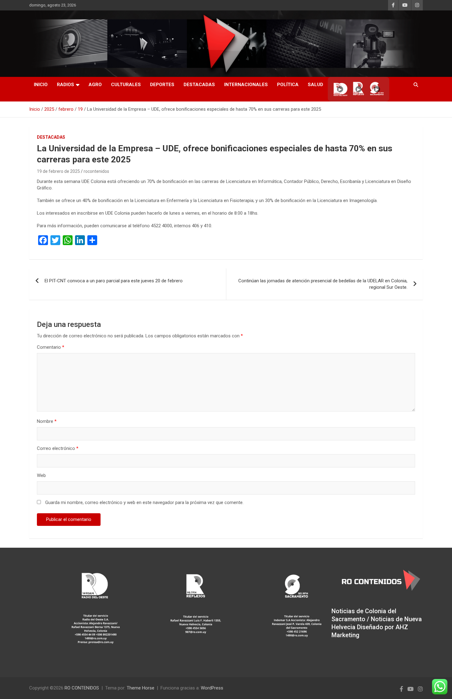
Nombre (47, 421)
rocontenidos (96, 171)
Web (41, 475)
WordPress (212, 688)
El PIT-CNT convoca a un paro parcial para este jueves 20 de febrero (114, 281)
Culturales (126, 84)
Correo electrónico (57, 448)
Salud (315, 84)
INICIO (41, 84)
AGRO (95, 84)
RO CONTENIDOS (82, 688)
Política (288, 84)
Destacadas (199, 84)
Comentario (50, 347)
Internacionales (246, 84)
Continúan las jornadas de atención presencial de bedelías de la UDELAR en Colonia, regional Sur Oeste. (322, 284)
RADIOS (65, 84)
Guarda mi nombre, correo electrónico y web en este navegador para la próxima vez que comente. (144, 502)
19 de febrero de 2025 (58, 171)
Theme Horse (140, 688)
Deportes (162, 84)
